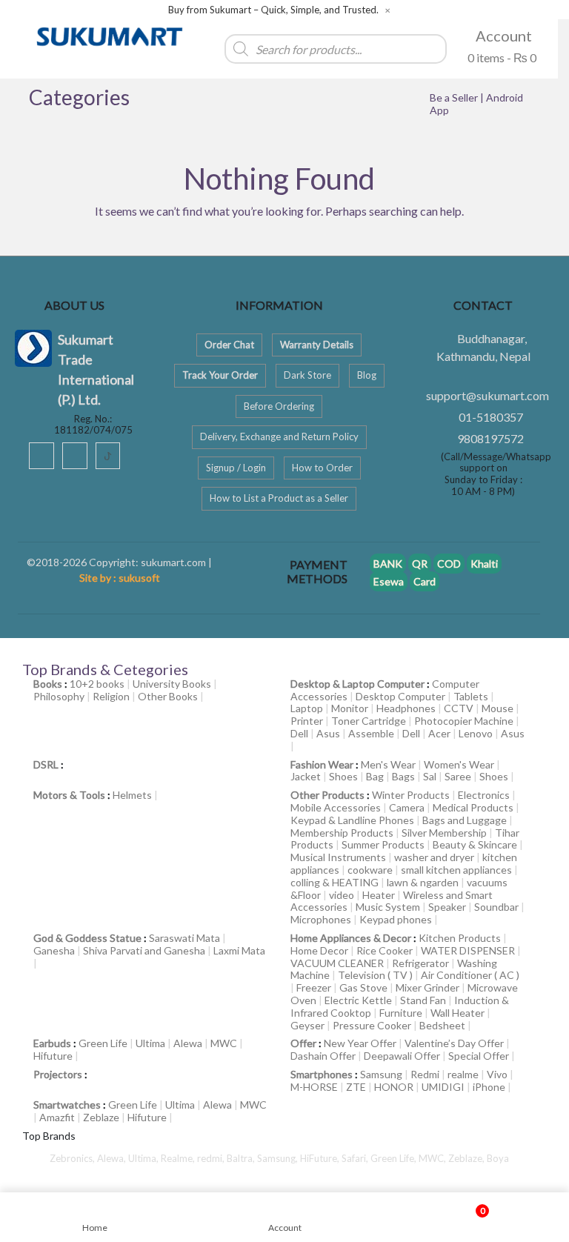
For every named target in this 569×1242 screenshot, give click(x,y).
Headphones (406, 708)
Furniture (400, 1012)
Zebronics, (72, 1158)
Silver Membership (444, 832)
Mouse (497, 708)
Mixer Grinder (427, 987)
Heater (378, 895)
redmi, (212, 1158)
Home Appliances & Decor (350, 938)
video (341, 895)
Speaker (447, 906)
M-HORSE (314, 1086)
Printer (306, 720)
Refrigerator (420, 963)
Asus (328, 733)
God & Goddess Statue (87, 938)
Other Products (327, 794)
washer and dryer (434, 857)
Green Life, (394, 1158)
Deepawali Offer (402, 1055)
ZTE (356, 1086)
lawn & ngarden (423, 882)
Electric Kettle (358, 1000)
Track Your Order (220, 375)
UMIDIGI (443, 1086)
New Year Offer (360, 1043)
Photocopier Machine (463, 720)
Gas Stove (363, 987)
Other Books (168, 696)
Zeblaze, (467, 1158)
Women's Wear (459, 764)
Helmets (132, 794)
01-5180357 (491, 417)
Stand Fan (423, 1000)
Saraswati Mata (184, 938)
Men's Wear (388, 764)
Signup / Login (236, 468)
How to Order (322, 468)
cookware (370, 869)
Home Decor (319, 950)
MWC (223, 1043)
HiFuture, (321, 1158)
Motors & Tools (69, 794)
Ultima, (144, 1158)
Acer (439, 733)
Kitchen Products (460, 938)
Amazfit (57, 1117)
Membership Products (341, 832)
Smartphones (321, 1074)
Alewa (187, 1043)
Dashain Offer (323, 1055)
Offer (303, 1043)
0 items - (500, 57)
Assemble (371, 733)
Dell (299, 733)
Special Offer (478, 1055)
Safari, (356, 1158)
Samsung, (278, 1158)
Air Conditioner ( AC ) (470, 975)
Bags (403, 776)
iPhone (489, 1086)
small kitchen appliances (456, 869)
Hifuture (53, 1055)
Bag (375, 776)
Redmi (424, 1074)
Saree (458, 776)
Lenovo (476, 733)
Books (47, 683)
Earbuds (52, 1043)
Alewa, (112, 1158)
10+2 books (97, 683)
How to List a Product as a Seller (279, 498)
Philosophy (58, 696)
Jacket (305, 776)
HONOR (393, 1086)
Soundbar (496, 906)
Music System (388, 906)
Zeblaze (101, 1117)
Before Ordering (279, 406)
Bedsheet (442, 1025)
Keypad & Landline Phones (352, 820)
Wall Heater (457, 1012)
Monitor (349, 708)
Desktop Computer (400, 696)
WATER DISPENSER (468, 950)
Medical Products (473, 807)
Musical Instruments (338, 857)
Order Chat (229, 345)
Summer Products (383, 844)
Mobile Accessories (335, 807)
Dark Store (307, 375)
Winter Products (411, 794)
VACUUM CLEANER (337, 963)
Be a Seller (455, 97)
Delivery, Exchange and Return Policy (279, 436)
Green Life (103, 1043)
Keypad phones (395, 919)
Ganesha (54, 950)
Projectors (57, 1074)
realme (463, 1074)
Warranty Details (316, 345)
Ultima (150, 1043)
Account (502, 35)
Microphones (320, 919)
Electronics (484, 794)
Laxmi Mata (239, 950)
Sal (429, 776)
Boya (498, 1158)
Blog (366, 375)
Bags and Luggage (464, 820)
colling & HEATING (334, 882)
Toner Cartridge (368, 720)
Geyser (307, 1025)
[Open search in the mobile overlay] (279, 45)
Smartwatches (67, 1104)
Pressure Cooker (372, 1025)
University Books (172, 683)
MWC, (433, 1158)
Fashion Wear (321, 764)
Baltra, (242, 1158)
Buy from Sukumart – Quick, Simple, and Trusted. (273, 10)
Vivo (497, 1074)
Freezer (313, 987)
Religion (111, 696)
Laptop (306, 708)
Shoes (343, 776)
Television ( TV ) (375, 975)
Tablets (470, 696)
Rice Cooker (384, 950)
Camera (407, 807)
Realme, (179, 1158)
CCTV (458, 708)
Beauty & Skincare (475, 844)
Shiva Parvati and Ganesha (144, 950)
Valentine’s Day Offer (454, 1043)
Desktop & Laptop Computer (357, 683)
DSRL (46, 764)
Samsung (381, 1074)
